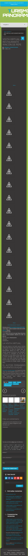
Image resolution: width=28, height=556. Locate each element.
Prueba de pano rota (11, 494)
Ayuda (23, 554)
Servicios (6, 554)
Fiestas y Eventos (20, 552)
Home (5, 31)
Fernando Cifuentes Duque (11, 47)
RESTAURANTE (13, 327)
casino (10, 382)
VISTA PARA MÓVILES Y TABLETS (14, 325)
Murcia (4, 330)
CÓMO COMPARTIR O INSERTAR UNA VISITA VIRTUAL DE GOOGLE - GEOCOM (14, 527)
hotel (15, 382)
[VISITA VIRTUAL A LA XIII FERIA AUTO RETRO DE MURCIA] (5, 400)
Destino (9, 31)
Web (4, 463)
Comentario (5, 427)
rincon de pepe (8, 385)
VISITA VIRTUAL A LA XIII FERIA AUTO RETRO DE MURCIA (14, 509)
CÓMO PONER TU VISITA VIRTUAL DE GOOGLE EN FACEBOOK (14, 506)
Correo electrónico (7, 457)
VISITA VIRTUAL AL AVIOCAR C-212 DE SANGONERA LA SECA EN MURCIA (14, 534)
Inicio (5, 552)
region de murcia (8, 384)
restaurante (15, 384)
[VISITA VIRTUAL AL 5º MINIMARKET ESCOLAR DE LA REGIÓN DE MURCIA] (16, 400)
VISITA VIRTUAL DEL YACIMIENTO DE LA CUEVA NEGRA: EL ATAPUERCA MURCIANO (14, 498)
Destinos (13, 552)
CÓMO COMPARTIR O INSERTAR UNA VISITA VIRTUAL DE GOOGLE (14, 502)
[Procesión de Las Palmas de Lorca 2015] (22, 400)
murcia (19, 382)
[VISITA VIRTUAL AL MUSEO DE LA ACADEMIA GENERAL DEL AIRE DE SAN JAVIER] (11, 400)
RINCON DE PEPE (21, 327)
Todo (20, 554)
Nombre (5, 452)
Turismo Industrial (13, 554)
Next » (14, 85)
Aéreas (8, 552)
